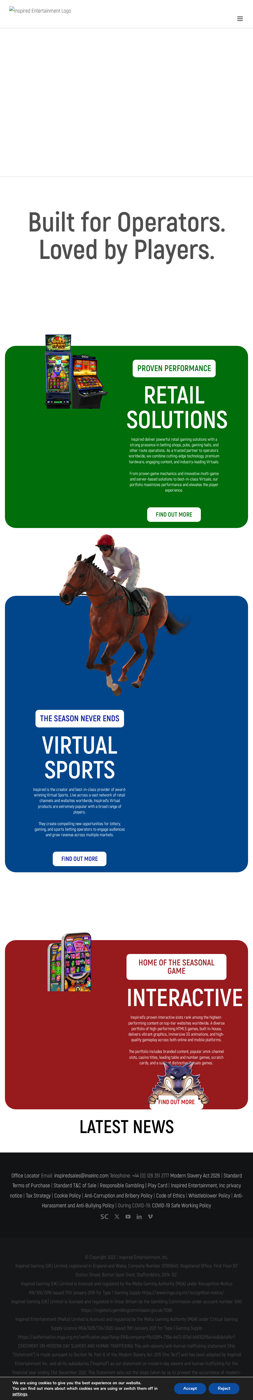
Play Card (157, 1185)
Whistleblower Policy (209, 1195)
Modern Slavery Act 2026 (195, 1175)
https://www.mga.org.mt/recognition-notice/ (183, 1293)
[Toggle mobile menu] (240, 18)
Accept (190, 1388)
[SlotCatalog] (104, 1216)
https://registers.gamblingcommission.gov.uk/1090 (126, 1310)
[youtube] (128, 1216)
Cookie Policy (67, 1195)
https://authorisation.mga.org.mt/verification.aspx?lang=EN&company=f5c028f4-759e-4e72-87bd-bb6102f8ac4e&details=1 (126, 1337)
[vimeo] (150, 1216)
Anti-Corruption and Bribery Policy (118, 1195)
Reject (224, 1388)
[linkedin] (139, 1216)
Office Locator (25, 1175)
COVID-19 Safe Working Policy (181, 1205)
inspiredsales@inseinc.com (81, 1175)
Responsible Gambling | (123, 1185)
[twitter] (116, 1216)
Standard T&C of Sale (75, 1185)
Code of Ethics (170, 1195)
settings (19, 1394)
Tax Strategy (38, 1195)
